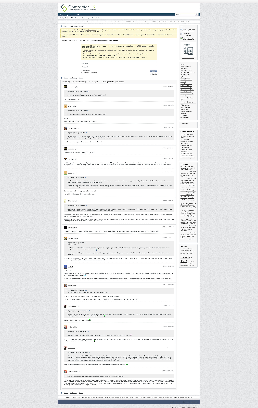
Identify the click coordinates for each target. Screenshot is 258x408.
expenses (182, 251)
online (193, 261)
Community (85, 18)
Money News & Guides (187, 90)
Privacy (186, 402)
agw (187, 248)
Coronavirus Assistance (98, 21)
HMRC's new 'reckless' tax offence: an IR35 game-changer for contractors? (188, 205)
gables (70, 159)
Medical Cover (184, 151)
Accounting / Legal (109, 21)
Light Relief (181, 21)
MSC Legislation (185, 78)
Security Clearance (186, 111)
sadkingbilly (71, 306)
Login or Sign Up (65, 15)
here (132, 35)
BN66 (190, 70)
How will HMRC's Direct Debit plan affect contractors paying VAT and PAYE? (187, 197)
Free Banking (184, 143)
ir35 (187, 253)
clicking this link (91, 30)
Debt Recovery (184, 147)
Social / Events (188, 21)
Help (77, 14)
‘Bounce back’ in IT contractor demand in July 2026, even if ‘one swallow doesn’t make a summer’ (188, 221)
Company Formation (186, 145)
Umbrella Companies (120, 21)
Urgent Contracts (185, 107)
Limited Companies (186, 80)
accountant (182, 248)
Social (175, 21)
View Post (88, 91)
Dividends (183, 82)
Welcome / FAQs (168, 21)
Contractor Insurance (186, 134)
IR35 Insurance (184, 139)
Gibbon (70, 201)
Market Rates (184, 109)
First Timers (184, 68)
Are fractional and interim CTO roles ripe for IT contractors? (187, 229)
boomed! (190, 248)
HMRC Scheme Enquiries (132, 21)
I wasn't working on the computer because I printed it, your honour (93, 40)
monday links (186, 259)
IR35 (181, 70)
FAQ (72, 18)
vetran (70, 106)
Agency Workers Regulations (185, 75)
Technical (161, 21)
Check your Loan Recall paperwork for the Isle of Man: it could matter (187, 168)
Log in (153, 71)
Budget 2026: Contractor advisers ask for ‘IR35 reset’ (187, 175)
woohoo (70, 227)
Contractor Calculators (187, 98)
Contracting (68, 21)
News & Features (185, 66)
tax (181, 263)
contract (182, 250)
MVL (181, 100)
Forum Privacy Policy (98, 31)
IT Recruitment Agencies (187, 158)
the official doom (186, 263)
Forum (66, 26)
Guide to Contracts (185, 92)
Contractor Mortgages (186, 141)
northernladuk (72, 327)
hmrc (184, 253)
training (191, 263)
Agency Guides (184, 117)
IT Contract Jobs (185, 105)
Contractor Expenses (186, 102)
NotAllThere (71, 128)
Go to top (194, 402)
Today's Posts (64, 18)
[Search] (197, 14)
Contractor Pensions (186, 149)
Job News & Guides (186, 88)
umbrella (189, 265)
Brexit (79, 21)
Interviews (183, 113)
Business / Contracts (87, 21)
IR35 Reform (154, 21)
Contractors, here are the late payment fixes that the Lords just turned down (188, 189)
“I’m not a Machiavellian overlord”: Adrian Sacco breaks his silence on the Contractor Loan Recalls (187, 213)
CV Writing (183, 115)
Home (182, 64)
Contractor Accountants (187, 156)
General (74, 21)
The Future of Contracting (145, 21)
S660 (185, 70)
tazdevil (70, 267)
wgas (193, 265)
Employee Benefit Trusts (187, 72)
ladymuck (71, 87)
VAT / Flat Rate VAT (186, 86)
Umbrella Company (186, 84)
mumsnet (190, 261)
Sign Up (141, 50)
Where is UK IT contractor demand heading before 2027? (188, 236)
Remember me (86, 70)
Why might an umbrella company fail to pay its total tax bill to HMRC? (187, 182)
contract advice (188, 250)
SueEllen (70, 238)
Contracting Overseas (186, 96)
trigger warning (183, 265)
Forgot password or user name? (89, 72)
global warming (188, 251)
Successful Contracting (187, 94)
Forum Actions (96, 18)
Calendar (77, 18)
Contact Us (178, 402)
